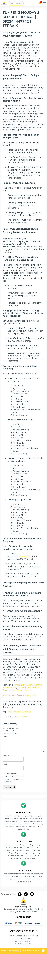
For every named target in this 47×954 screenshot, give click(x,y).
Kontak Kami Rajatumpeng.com (19, 695)
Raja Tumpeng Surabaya (19, 711)
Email (5, 764)
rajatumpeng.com (23, 556)
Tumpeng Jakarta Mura (28, 687)
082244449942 (20, 716)
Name (6, 756)
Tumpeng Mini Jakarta (23, 685)
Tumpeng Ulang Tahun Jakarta (17, 690)
